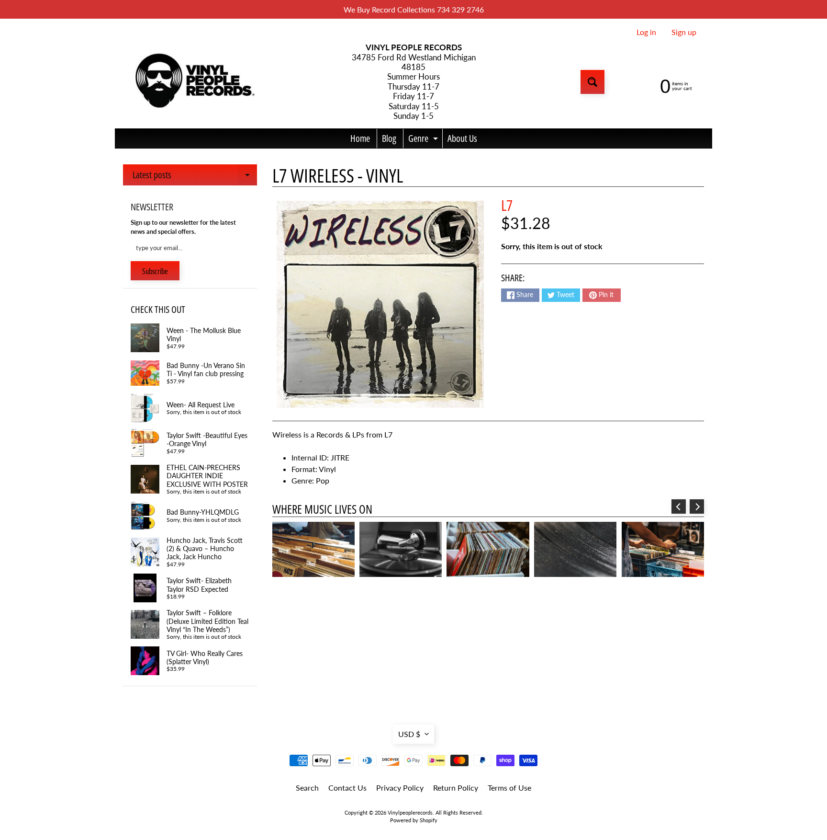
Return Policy (455, 787)
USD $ (409, 733)
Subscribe (155, 271)
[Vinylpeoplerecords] (194, 82)
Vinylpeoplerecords (410, 812)
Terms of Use (509, 787)
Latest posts (195, 176)
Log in (646, 32)
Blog (389, 138)
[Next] (697, 506)
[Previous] (678, 506)
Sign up (683, 32)
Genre (424, 140)
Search (307, 787)
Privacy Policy (400, 787)
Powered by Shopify (413, 820)
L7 (507, 205)
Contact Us (347, 787)
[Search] (592, 82)
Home (360, 138)
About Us (462, 138)
